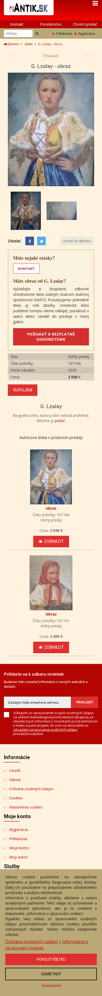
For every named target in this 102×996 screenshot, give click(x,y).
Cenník (14, 770)
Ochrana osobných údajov (31, 788)
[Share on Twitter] (41, 241)
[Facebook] (29, 241)
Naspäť (52, 55)
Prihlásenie (64, 34)
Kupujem (22, 390)
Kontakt (17, 24)
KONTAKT (26, 268)
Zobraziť (54, 541)
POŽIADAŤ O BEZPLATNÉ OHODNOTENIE (51, 337)
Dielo (29, 44)
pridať (60, 420)
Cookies (16, 797)
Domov (13, 44)
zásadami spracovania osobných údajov (45, 729)
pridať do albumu (77, 240)
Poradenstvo (51, 24)
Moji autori (18, 857)
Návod (14, 779)
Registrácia (86, 34)
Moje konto (19, 847)
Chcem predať (85, 24)
